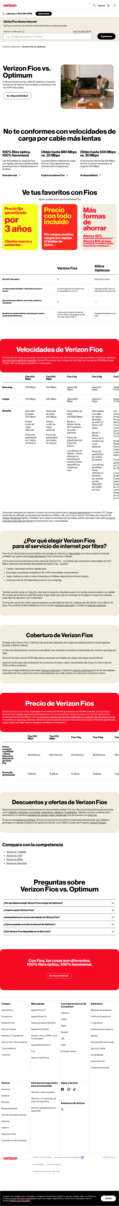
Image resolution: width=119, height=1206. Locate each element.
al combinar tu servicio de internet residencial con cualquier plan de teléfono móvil (76, 716)
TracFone (5, 1055)
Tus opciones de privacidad (67, 1157)
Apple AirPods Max (40, 1029)
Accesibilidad (97, 1055)
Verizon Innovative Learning (14, 1115)
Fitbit (63, 1045)
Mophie (64, 1032)
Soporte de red (97, 1061)
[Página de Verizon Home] (10, 5)
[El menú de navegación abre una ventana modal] (114, 5)
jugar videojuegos (37, 556)
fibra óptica (74, 553)
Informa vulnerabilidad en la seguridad (43, 1109)
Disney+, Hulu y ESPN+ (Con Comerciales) (44, 1037)
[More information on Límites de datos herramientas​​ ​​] (54, 245)
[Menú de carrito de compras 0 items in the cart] (108, 5)
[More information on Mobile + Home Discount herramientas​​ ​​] (110, 246)
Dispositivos (7, 1010)
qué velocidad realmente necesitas (19, 360)
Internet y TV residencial (12, 1035)
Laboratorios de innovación (14, 1140)
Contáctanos (97, 1023)
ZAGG (64, 1019)
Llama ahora (43, 13)
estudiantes (71, 812)
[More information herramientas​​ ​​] (77, 291)
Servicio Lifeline (98, 1048)
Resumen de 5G (8, 1134)
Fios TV (32, 592)
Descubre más (10, 175)
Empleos (5, 1095)
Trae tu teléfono (8, 1048)
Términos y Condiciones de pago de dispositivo (43, 1100)
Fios (33, 1051)
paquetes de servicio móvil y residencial (47, 815)
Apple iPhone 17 (38, 1010)
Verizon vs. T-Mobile (16, 851)
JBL (63, 1038)
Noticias (5, 1102)
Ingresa (94, 1035)
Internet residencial (11, 47)
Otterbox (65, 1013)
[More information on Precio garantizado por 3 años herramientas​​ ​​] (22, 245)
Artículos (5, 1121)
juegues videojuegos (79, 512)
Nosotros (5, 1089)
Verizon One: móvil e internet (14, 1042)
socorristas (34, 812)
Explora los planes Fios (53, 175)
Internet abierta (54, 1164)
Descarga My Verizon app (102, 1042)
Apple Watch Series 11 (41, 1045)
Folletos (5, 1127)
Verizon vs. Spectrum (16, 863)
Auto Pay (21, 719)
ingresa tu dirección (64, 605)
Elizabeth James (68, 1051)
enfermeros (47, 812)
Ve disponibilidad (17, 95)
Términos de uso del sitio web (46, 1171)
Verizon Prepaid (8, 1029)
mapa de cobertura (96, 605)
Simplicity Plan (8, 1023)
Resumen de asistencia (101, 1010)
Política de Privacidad (42, 1157)
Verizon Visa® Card (40, 1057)
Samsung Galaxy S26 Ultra (43, 1023)
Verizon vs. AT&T (14, 855)
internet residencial (11, 518)
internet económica (25, 819)
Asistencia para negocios (102, 1029)
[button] (59, 903)
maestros (58, 812)
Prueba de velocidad (100, 1067)
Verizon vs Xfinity (14, 859)
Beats (63, 1025)
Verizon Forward (98, 822)
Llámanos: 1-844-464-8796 (19, 14)
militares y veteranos (18, 812)
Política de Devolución (101, 1016)
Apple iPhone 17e (39, 1016)
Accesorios (6, 1016)
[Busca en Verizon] (94, 5)
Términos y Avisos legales (43, 1092)
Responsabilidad (9, 1108)
